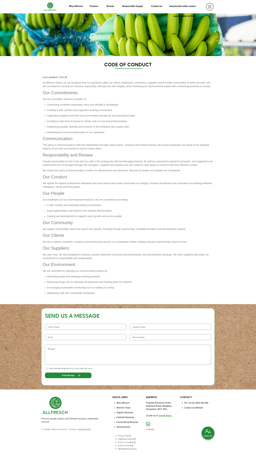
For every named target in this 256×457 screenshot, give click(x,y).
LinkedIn (150, 429)
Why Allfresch (76, 6)
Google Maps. (165, 415)
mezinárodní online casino (182, 6)
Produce (94, 6)
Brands (110, 6)
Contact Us (156, 6)
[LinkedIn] (148, 424)
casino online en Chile (184, 16)
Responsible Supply (132, 6)
